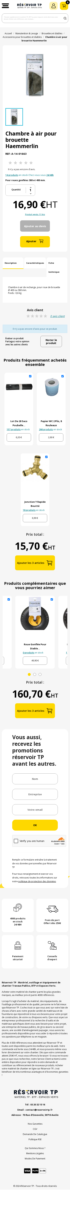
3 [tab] (40, 674)
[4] (26, 163)
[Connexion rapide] (53, 6)
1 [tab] (29, 674)
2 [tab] (34, 674)
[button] (5, 5)
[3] (20, 163)
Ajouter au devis (35, 226)
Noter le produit (51, 341)
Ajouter (31, 241)
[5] (31, 163)
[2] (15, 163)
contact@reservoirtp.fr (39, 1109)
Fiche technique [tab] (53, 267)
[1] (10, 163)
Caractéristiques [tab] (35, 263)
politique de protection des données (37, 881)
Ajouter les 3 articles (30, 563)
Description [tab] (11, 263)
